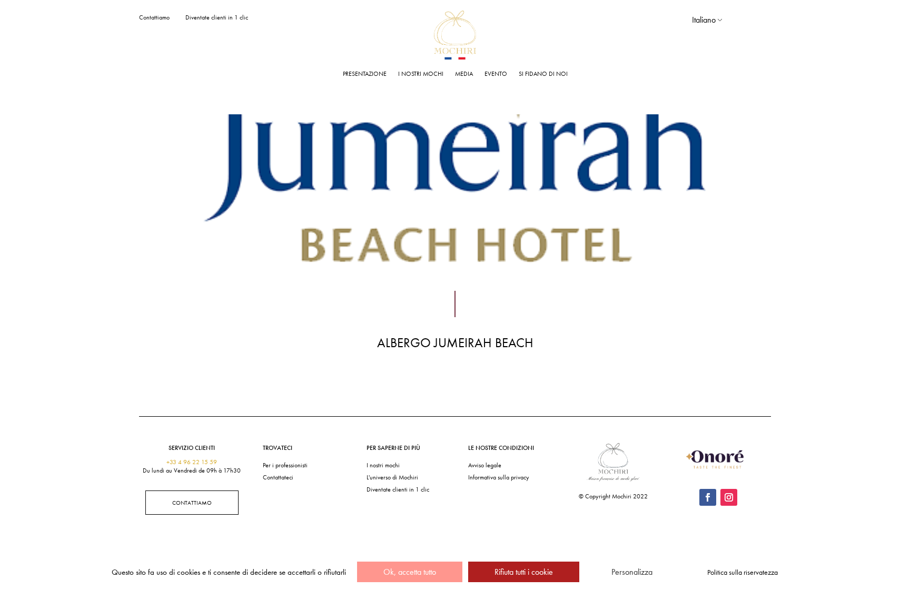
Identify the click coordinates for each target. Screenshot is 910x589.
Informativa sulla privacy (498, 477)
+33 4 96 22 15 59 (191, 462)
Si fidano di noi (543, 74)
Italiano (704, 19)
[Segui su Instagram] (728, 497)
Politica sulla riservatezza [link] (742, 572)
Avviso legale (484, 465)
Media (464, 74)
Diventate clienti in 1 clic (216, 17)
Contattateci (278, 477)
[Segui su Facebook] (707, 497)
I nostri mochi (420, 74)
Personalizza (631, 571)
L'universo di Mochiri (392, 477)
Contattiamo (154, 17)
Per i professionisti (285, 465)
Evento (495, 74)
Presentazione (365, 74)
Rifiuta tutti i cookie (523, 571)
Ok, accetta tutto (409, 571)
